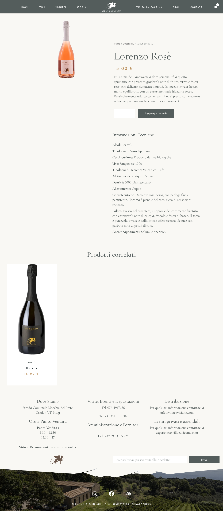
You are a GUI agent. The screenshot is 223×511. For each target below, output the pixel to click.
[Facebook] (111, 494)
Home (25, 7)
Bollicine (128, 44)
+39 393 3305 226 (117, 436)
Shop (176, 7)
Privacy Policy (141, 504)
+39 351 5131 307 (116, 416)
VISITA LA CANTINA (149, 7)
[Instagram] (95, 494)
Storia (82, 7)
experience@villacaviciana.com (177, 432)
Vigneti (61, 7)
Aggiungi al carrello (156, 113)
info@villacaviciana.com (177, 413)
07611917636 (116, 408)
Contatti (196, 7)
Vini (42, 7)
